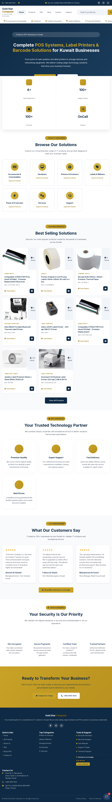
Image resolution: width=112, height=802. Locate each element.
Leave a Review (83, 764)
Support (69, 12)
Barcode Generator (85, 735)
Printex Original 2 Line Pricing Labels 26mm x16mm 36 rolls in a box (55, 279)
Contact (58, 12)
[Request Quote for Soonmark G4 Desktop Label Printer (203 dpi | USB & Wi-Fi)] (68, 388)
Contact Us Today (45, 696)
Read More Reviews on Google (57, 590)
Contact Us (8, 755)
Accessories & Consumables (16, 21)
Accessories (43, 747)
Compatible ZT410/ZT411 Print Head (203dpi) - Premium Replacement (90, 329)
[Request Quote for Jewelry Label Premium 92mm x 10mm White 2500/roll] (32, 388)
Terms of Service (95, 798)
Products (31, 12)
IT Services (43, 751)
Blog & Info (8, 751)
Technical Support (84, 751)
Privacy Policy (81, 798)
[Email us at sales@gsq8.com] (30, 3)
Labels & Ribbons (74, 21)
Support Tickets (84, 747)
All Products (8, 739)
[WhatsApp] (108, 3)
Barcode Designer (84, 739)
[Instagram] (103, 3)
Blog (49, 12)
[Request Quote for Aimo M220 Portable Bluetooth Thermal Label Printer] (32, 338)
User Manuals (83, 743)
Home (21, 12)
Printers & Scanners (54, 21)
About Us (7, 743)
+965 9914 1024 (10, 3)
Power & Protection (94, 21)
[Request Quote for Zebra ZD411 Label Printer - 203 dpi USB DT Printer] (68, 338)
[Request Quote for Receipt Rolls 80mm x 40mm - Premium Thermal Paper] (105, 288)
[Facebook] (99, 3)
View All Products (56, 400)
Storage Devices (45, 743)
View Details (11, 291)
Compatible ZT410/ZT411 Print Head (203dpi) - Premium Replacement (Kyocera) (17, 279)
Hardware (37, 21)
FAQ (41, 12)
